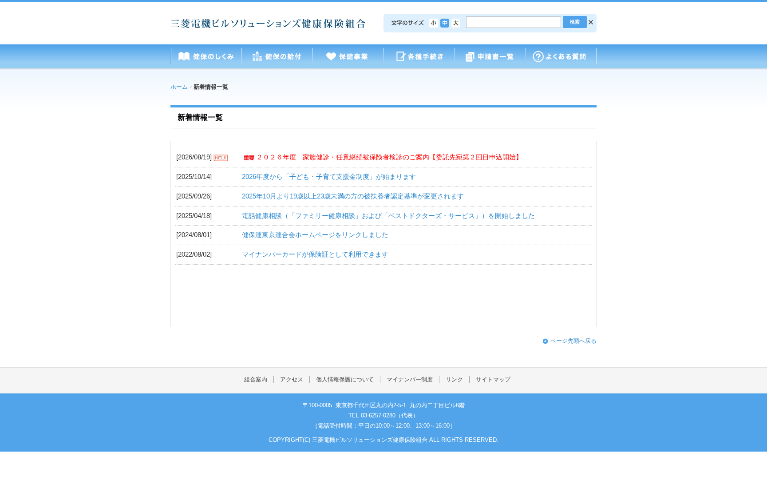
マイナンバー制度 (410, 379)
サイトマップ (493, 379)
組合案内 (255, 379)
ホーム (179, 86)
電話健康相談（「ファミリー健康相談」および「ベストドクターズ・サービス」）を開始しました (388, 215)
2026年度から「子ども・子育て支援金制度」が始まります (329, 176)
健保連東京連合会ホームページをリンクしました (315, 234)
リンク (454, 379)
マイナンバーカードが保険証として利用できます (315, 254)
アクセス (291, 379)
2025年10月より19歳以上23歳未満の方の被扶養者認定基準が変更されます (353, 196)
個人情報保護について (345, 379)
